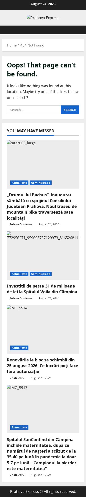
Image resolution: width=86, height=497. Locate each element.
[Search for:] (34, 109)
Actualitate (19, 183)
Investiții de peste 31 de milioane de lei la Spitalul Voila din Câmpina (42, 288)
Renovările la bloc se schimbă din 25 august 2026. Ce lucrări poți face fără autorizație (42, 365)
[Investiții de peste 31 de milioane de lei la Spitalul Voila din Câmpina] (43, 255)
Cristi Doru (17, 378)
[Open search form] (78, 30)
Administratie (40, 183)
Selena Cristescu (21, 224)
